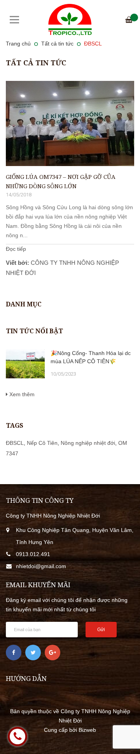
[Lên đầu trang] (122, 736)
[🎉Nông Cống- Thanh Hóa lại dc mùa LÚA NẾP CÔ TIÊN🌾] (25, 363)
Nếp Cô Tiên (42, 443)
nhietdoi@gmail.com (41, 566)
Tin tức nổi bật (34, 331)
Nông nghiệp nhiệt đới (88, 443)
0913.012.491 (33, 554)
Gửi (101, 629)
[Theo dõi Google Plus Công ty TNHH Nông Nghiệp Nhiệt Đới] (52, 652)
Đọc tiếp (16, 249)
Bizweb (87, 730)
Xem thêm (21, 394)
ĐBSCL (15, 443)
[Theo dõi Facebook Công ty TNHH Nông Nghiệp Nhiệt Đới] (13, 652)
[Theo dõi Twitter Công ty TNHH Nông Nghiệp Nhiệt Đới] (33, 652)
